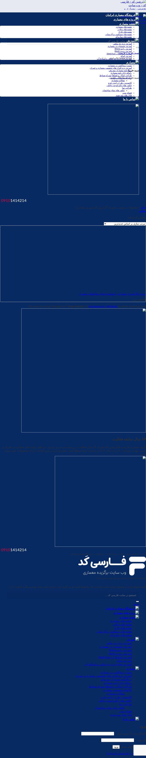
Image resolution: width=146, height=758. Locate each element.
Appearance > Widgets (103, 306)
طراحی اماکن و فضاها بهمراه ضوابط (116, 75)
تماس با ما (129, 99)
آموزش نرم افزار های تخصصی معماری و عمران (111, 68)
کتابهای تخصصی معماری (121, 78)
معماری (130, 62)
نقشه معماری (127, 24)
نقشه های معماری (124, 27)
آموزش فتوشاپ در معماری (120, 46)
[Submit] (137, 47)
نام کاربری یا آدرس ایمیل (130, 733)
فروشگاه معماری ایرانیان (120, 15)
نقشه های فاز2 (125, 32)
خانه (143, 207)
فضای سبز (127, 93)
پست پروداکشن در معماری (120, 66)
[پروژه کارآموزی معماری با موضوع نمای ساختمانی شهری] (102, 287)
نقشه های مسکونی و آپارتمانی (118, 34)
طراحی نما (127, 88)
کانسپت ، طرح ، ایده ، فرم (120, 83)
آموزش (131, 639)
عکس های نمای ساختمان (113, 90)
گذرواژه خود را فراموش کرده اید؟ (126, 753)
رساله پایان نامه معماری (121, 73)
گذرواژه (140, 740)
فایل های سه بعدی (124, 95)
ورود (116, 747)
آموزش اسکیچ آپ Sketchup (119, 54)
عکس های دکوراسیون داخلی (119, 85)
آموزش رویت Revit (123, 51)
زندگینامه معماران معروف (120, 70)
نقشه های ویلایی (125, 29)
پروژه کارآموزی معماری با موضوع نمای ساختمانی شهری (112, 293)
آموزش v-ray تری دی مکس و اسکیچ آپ (114, 59)
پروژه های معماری (124, 19)
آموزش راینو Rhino (123, 49)
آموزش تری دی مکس (119, 643)
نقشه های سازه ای (123, 37)
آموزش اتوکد (126, 56)
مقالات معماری (118, 80)
